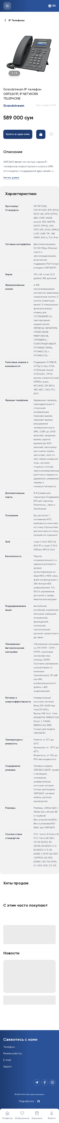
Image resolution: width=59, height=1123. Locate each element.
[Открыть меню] (7, 6)
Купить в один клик (18, 134)
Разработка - (27, 1101)
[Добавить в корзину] (40, 134)
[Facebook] (44, 1082)
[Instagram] (52, 1082)
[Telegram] (36, 1082)
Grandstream (13, 106)
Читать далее (11, 178)
